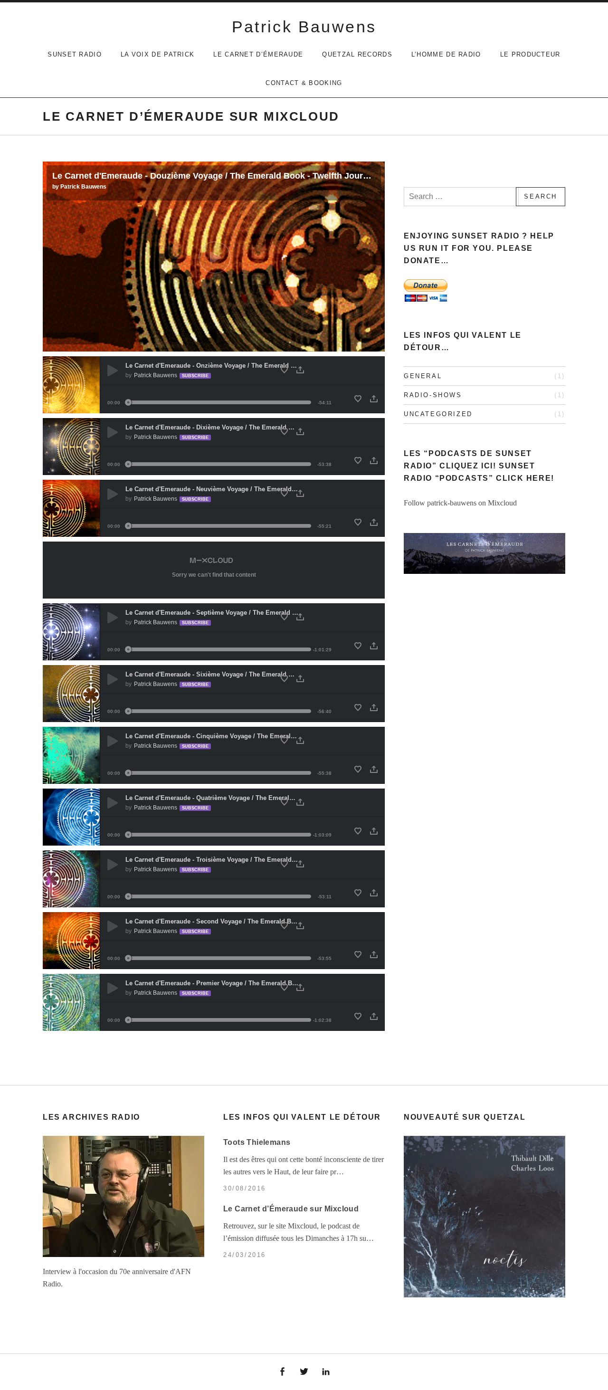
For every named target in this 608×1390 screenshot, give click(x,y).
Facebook (282, 1371)
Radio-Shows (433, 395)
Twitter (304, 1371)
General (423, 376)
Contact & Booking (304, 82)
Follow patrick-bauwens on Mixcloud (460, 503)
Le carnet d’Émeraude (258, 54)
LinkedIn (325, 1371)
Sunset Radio (75, 54)
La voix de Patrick (157, 54)
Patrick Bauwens (304, 27)
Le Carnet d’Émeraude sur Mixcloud (291, 1209)
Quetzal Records (357, 54)
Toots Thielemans (256, 1142)
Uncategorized (438, 414)
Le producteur (530, 54)
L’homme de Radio (446, 54)
